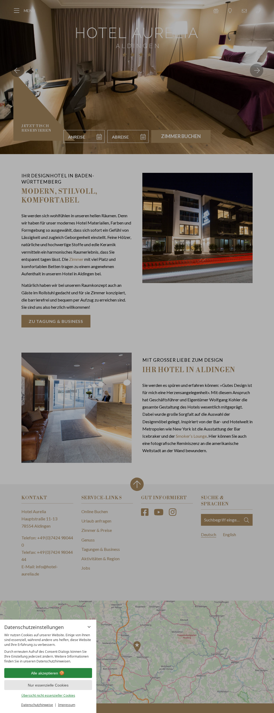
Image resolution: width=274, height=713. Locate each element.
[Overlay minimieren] (89, 627)
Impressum (66, 705)
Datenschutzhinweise (37, 705)
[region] (48, 648)
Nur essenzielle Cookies (48, 685)
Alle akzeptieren (44, 673)
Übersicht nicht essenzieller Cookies (48, 695)
